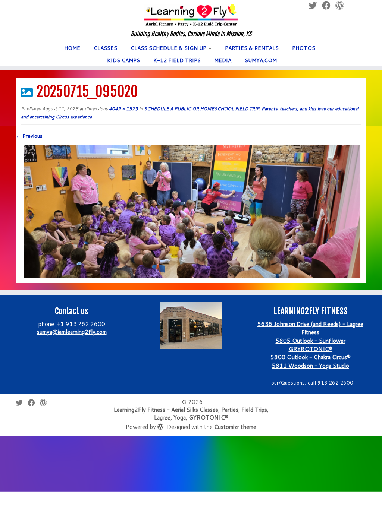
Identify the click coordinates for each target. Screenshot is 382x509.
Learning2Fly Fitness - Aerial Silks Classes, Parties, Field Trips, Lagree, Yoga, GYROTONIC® (191, 413)
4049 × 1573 (123, 108)
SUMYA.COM (261, 60)
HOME (72, 48)
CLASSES (105, 48)
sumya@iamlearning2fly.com (72, 332)
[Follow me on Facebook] (34, 403)
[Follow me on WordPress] (45, 403)
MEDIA (222, 60)
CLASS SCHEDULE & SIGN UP (169, 48)
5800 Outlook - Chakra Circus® (310, 357)
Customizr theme (235, 427)
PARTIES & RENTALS (252, 48)
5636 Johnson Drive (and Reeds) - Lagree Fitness (310, 328)
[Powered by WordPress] (160, 425)
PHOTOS (303, 48)
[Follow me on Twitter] (22, 403)
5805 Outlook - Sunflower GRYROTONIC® (310, 345)
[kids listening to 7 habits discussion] (191, 211)
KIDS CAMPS (123, 60)
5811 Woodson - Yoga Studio (310, 366)
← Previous (29, 136)
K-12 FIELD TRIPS (177, 60)
